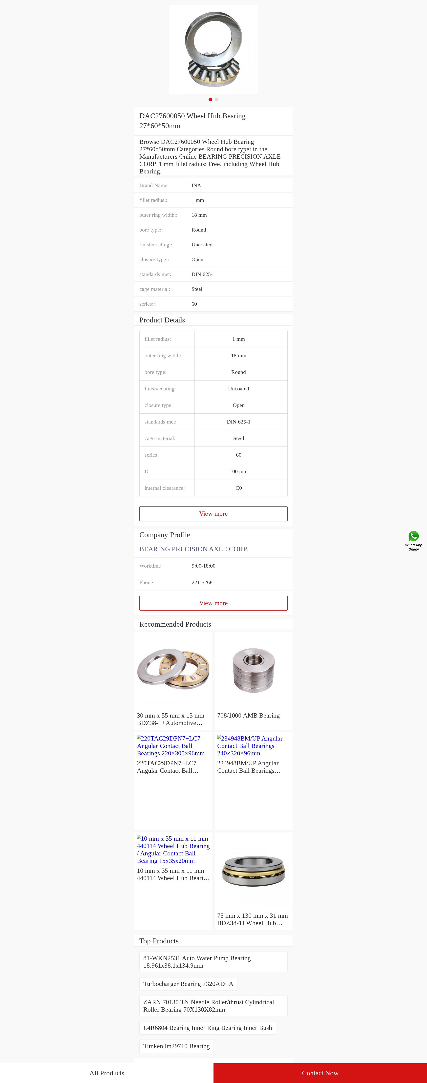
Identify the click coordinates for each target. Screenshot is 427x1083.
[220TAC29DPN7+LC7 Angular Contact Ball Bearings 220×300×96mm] (173, 753)
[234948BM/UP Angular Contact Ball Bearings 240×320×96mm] (254, 753)
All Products (106, 1073)
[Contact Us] (414, 541)
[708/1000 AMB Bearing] (254, 708)
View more (213, 513)
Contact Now (320, 1073)
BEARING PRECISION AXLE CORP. (193, 549)
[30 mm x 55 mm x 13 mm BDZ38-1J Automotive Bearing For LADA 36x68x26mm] (173, 708)
